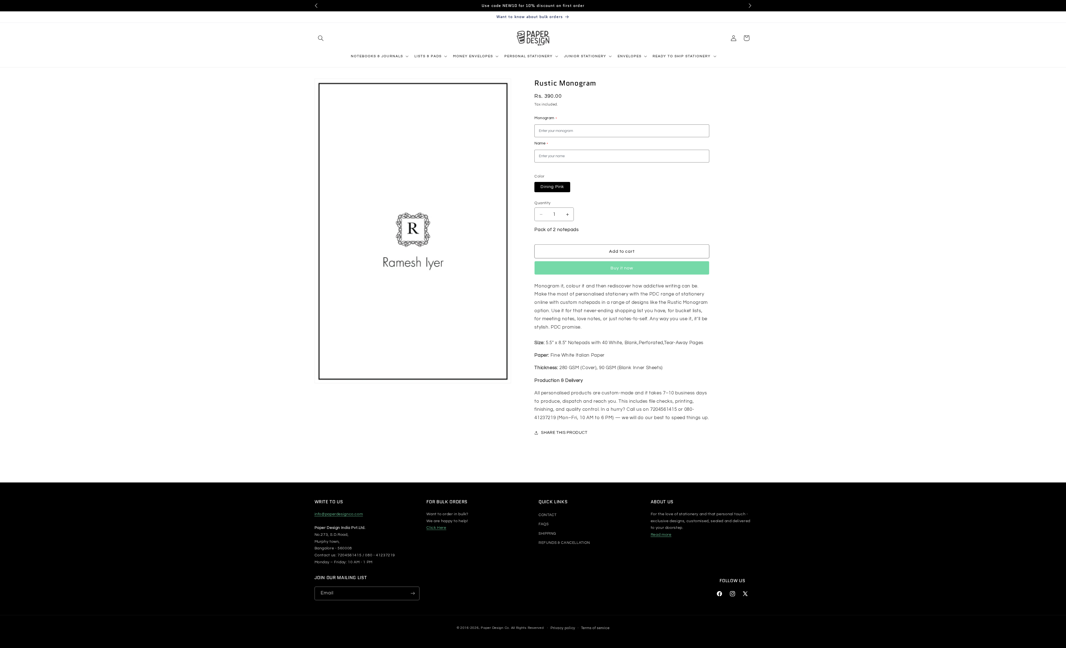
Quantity (542, 203)
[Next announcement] (750, 5)
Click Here (436, 528)
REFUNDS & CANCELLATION (564, 543)
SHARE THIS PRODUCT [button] (564, 433)
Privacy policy (562, 628)
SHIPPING (547, 534)
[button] (321, 38)
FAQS (544, 524)
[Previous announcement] (316, 5)
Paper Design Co (495, 628)
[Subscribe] (412, 593)
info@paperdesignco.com (339, 514)
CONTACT (547, 515)
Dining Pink (552, 187)
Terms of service (595, 628)
